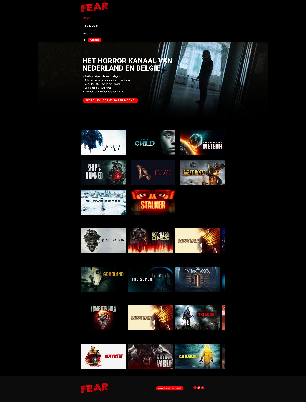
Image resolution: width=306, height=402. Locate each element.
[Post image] (103, 142)
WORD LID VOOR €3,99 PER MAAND (110, 100)
